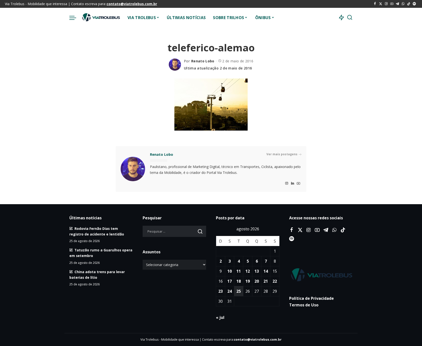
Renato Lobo (202, 61)
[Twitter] (380, 4)
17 (229, 281)
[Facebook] (375, 4)
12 (247, 271)
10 (229, 271)
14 (266, 271)
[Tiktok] (408, 4)
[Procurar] (350, 17)
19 (247, 281)
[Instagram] (386, 4)
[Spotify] (414, 4)
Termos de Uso (303, 305)
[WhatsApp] (403, 4)
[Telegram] (397, 4)
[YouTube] (392, 4)
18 (238, 281)
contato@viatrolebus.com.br (131, 3)
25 (238, 291)
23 (220, 291)
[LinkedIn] (292, 183)
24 (229, 291)
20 (256, 281)
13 (256, 271)
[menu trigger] (75, 17)
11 (238, 271)
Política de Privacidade (311, 298)
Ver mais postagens (281, 154)
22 (275, 281)
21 (266, 281)
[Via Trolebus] (100, 17)
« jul (220, 317)
